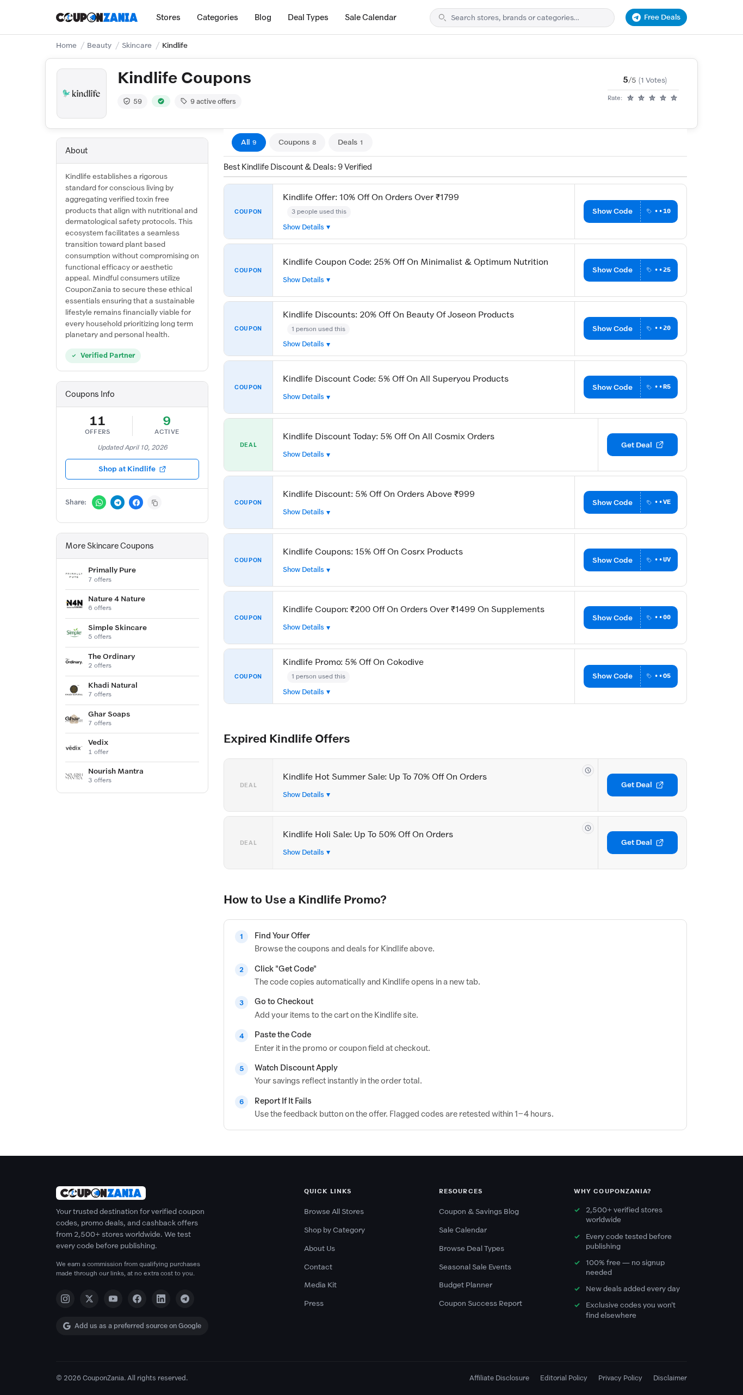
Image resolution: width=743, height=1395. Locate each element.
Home (66, 45)
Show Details (303, 227)
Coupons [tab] (297, 142)
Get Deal (636, 445)
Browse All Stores (334, 1211)
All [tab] (249, 142)
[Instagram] (65, 1299)
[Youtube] (113, 1299)
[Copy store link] (154, 502)
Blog (263, 17)
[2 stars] (641, 98)
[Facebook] (137, 1299)
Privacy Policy (620, 1378)
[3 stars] (652, 98)
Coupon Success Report (480, 1303)
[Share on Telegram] (117, 502)
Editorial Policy (563, 1378)
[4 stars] (663, 98)
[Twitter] (89, 1299)
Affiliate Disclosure (499, 1378)
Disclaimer (670, 1378)
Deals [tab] (350, 142)
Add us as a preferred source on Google (138, 1326)
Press (314, 1303)
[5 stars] (674, 98)
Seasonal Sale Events (475, 1267)
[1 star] (630, 98)
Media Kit (320, 1285)
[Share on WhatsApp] (99, 502)
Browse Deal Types (471, 1248)
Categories (217, 17)
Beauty (99, 45)
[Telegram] (185, 1299)
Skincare (137, 45)
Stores (168, 17)
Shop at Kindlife (127, 469)
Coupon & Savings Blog (479, 1211)
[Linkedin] (161, 1299)
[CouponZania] (169, 1193)
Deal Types (308, 17)
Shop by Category (334, 1230)
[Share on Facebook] (136, 502)
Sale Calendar (371, 17)
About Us (319, 1248)
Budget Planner (465, 1285)
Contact (318, 1267)
